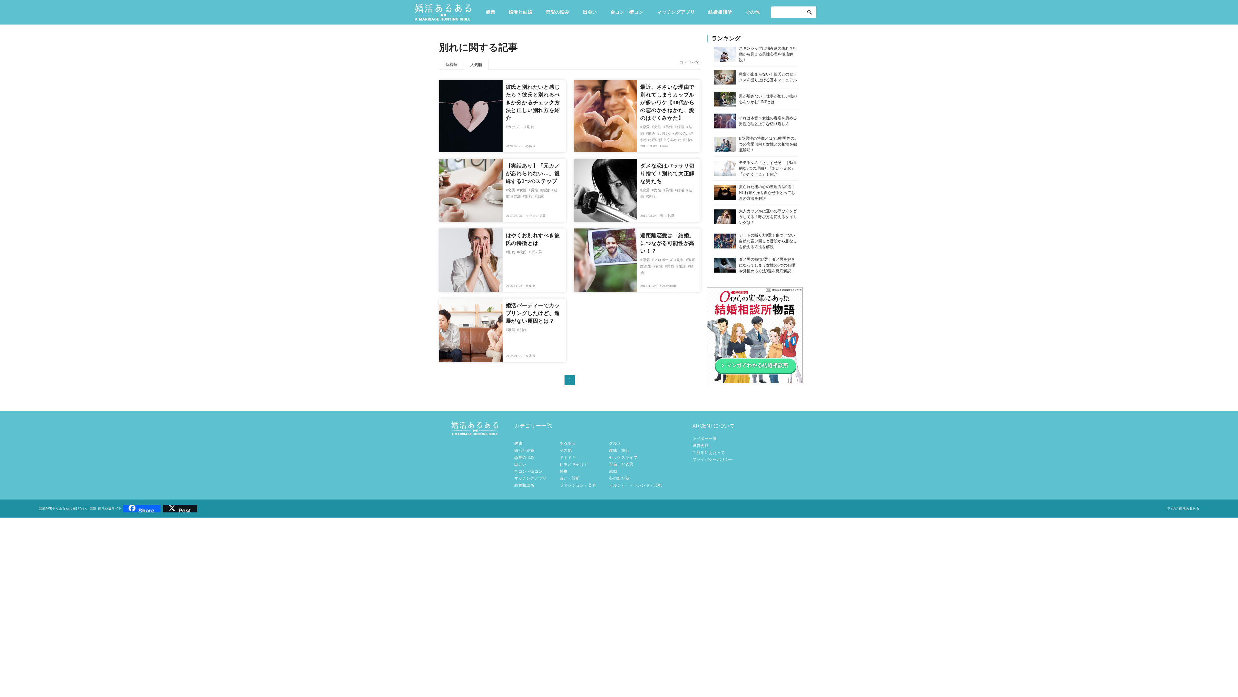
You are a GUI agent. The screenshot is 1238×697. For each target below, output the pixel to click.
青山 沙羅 (667, 215)
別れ (530, 127)
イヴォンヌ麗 (536, 215)
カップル (515, 127)
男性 (669, 127)
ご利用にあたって (709, 452)
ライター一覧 (705, 438)
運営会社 (701, 445)
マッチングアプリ (676, 12)
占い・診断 (570, 478)
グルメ (615, 443)
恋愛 (646, 127)
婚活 (680, 127)
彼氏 (523, 252)
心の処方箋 (619, 478)
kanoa (664, 146)
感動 (613, 471)
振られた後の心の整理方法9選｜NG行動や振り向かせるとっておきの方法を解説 (767, 193)
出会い (590, 12)
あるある (568, 443)
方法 (517, 196)
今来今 (531, 356)
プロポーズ (663, 260)
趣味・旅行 (619, 450)
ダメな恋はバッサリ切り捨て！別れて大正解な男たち (667, 173)
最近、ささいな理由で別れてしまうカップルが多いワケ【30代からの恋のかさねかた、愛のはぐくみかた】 (667, 102)
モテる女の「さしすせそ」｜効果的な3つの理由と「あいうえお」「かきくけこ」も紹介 (768, 168)
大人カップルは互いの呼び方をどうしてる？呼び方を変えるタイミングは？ (768, 217)
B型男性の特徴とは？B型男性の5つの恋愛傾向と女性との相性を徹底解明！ (768, 144)
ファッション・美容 (578, 485)
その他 (753, 12)
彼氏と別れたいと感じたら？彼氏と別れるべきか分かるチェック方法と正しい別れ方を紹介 (533, 102)
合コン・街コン (627, 12)
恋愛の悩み (558, 12)
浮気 (646, 260)
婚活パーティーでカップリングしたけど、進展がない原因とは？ (533, 313)
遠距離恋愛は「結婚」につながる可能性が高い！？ (667, 243)
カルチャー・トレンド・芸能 (635, 485)
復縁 (540, 196)
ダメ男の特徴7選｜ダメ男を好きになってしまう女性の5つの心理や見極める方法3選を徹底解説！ (767, 265)
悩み (651, 133)
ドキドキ (568, 457)
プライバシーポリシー (713, 459)
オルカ (531, 286)
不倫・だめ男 (621, 464)
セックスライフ (623, 457)
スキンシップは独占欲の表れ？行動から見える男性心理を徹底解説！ (768, 54)
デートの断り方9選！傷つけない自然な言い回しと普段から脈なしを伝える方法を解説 (768, 241)
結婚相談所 (720, 12)
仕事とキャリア (574, 464)
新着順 (451, 64)
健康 (490, 12)
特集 (564, 471)
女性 (657, 127)
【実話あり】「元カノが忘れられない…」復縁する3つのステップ (533, 173)
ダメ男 (536, 252)
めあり (531, 146)
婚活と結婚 (521, 12)
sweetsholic (668, 286)
